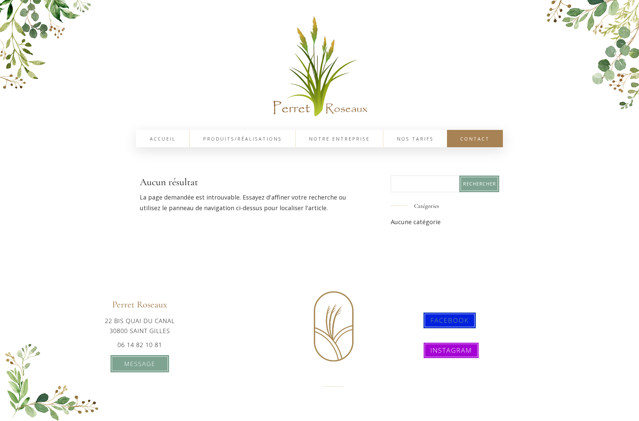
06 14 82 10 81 (139, 345)
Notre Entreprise (339, 139)
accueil (163, 139)
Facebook (449, 320)
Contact (475, 139)
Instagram (451, 350)
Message (139, 364)
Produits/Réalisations (242, 139)
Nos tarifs (415, 139)
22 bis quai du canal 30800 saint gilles (140, 326)
